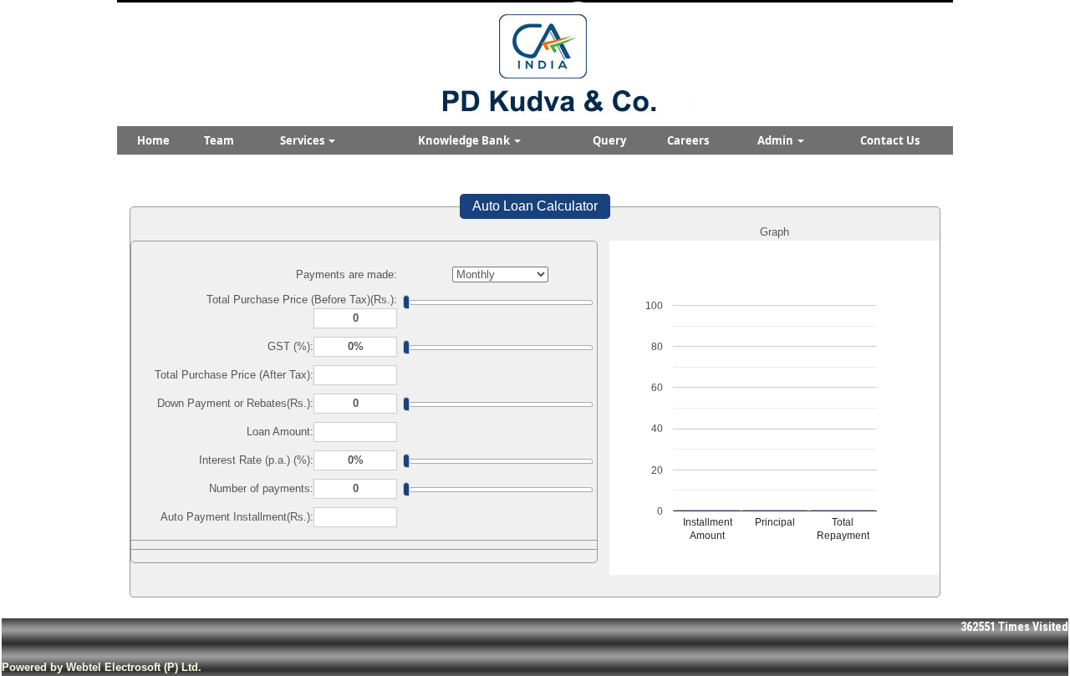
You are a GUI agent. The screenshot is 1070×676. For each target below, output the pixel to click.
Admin (776, 140)
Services (303, 140)
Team (219, 140)
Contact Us (890, 140)
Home (153, 140)
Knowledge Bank (465, 140)
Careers (688, 140)
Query (609, 140)
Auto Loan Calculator (535, 206)
